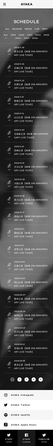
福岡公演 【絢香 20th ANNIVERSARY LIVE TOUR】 (30, 317)
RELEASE (17, 29)
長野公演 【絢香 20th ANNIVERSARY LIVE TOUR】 (30, 251)
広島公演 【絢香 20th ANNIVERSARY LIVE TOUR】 (30, 268)
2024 (18, 38)
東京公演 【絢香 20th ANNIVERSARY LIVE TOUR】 (30, 53)
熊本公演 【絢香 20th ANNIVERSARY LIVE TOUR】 (30, 301)
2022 (38, 35)
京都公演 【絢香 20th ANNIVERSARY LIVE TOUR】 (30, 70)
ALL (8, 29)
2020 (21, 35)
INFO (44, 29)
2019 (13, 35)
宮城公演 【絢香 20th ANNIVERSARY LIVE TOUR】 (30, 350)
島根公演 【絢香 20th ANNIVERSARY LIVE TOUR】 (30, 103)
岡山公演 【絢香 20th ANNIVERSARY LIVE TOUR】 (30, 284)
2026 (35, 38)
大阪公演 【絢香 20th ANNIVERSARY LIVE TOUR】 (30, 185)
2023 (46, 35)
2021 (29, 35)
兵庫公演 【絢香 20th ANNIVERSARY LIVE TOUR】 (30, 86)
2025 (26, 38)
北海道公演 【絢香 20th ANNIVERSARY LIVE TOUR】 (31, 136)
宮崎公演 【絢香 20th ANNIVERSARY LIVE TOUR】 (30, 152)
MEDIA (28, 29)
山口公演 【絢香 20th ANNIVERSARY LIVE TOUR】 (30, 119)
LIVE (37, 29)
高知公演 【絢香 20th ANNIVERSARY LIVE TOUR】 (30, 218)
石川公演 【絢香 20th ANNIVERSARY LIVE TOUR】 (30, 334)
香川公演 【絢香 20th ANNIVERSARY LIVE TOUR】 (30, 202)
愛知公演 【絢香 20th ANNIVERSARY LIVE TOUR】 (30, 235)
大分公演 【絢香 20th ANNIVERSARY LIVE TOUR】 (30, 169)
